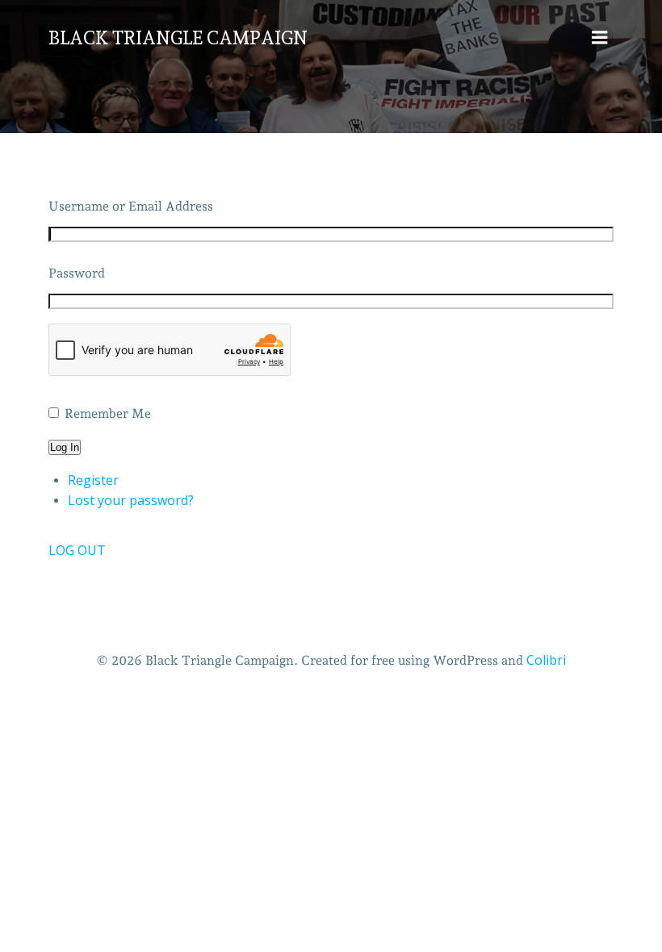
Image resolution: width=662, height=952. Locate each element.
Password (76, 273)
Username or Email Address (130, 206)
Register (93, 480)
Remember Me (108, 413)
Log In (64, 447)
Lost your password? (131, 500)
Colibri (546, 660)
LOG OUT (77, 550)
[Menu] (600, 38)
